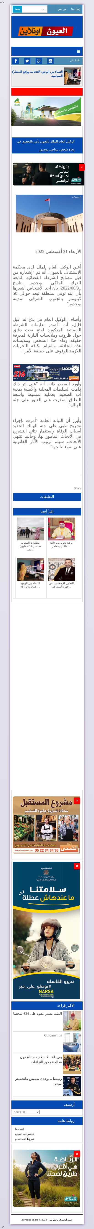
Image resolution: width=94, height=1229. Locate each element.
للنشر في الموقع (24, 1133)
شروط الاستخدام (24, 1138)
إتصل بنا (75, 9)
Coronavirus (53, 1035)
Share (77, 488)
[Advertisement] (47, 649)
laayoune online (29, 1219)
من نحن (62, 9)
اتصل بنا (19, 1128)
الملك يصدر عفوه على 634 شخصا (37, 1013)
